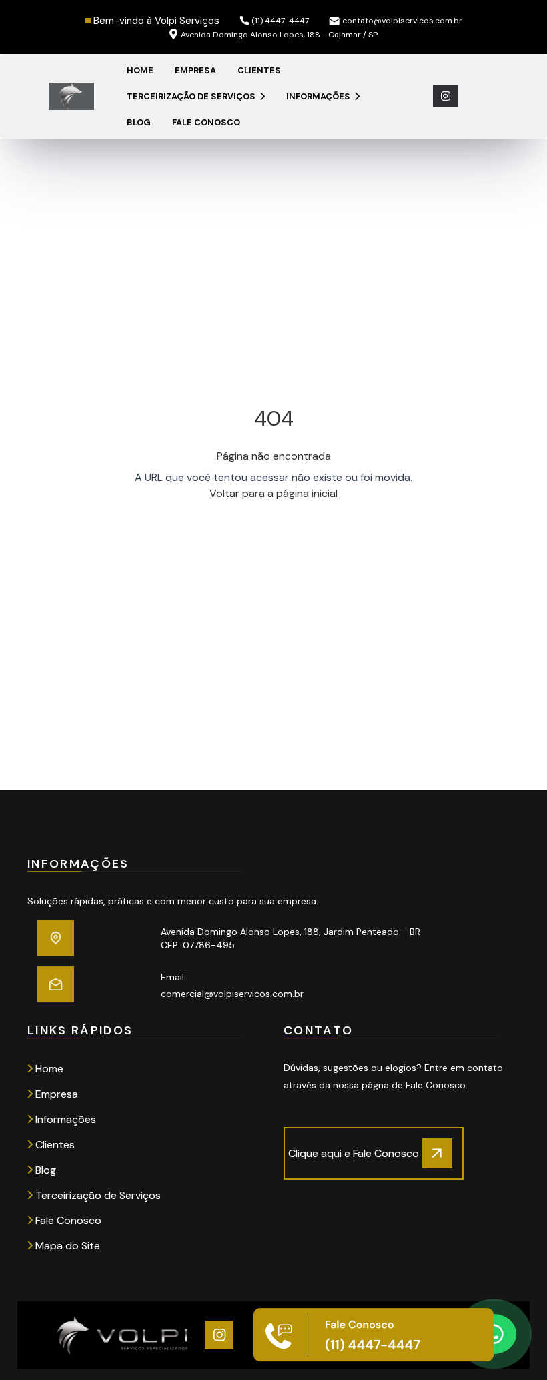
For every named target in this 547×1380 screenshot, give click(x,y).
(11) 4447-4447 (280, 20)
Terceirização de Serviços (192, 96)
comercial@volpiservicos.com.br (232, 994)
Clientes (259, 70)
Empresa (195, 70)
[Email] (89, 984)
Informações (319, 96)
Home (140, 70)
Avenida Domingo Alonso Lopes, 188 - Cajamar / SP (279, 34)
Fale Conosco (206, 122)
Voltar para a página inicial (273, 493)
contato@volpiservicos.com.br (402, 20)
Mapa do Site (66, 1246)
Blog (139, 122)
